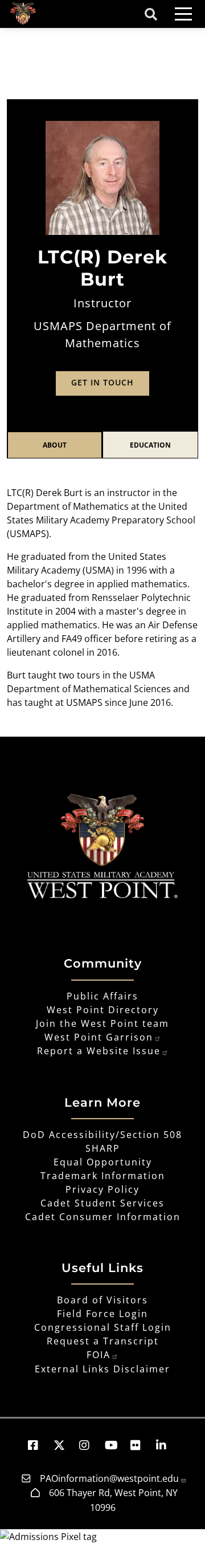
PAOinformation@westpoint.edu (109, 1478)
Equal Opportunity (103, 1162)
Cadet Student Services (102, 1203)
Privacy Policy (102, 1189)
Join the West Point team (102, 1023)
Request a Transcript (103, 1341)
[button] (38, 1445)
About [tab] (55, 445)
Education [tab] (150, 445)
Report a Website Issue (99, 1051)
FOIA (98, 1354)
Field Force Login (102, 1313)
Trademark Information (102, 1175)
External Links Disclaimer (102, 1369)
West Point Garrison (98, 1037)
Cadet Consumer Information (103, 1216)
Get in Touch (102, 382)
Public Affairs (102, 996)
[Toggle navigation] (183, 14)
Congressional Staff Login (102, 1327)
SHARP (102, 1148)
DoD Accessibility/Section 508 (102, 1134)
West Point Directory (103, 1009)
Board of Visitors (102, 1300)
